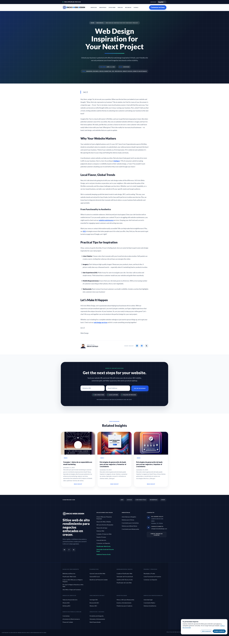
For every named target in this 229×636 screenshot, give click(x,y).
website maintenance (106, 220)
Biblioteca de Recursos (69, 573)
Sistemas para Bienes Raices (129, 526)
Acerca (136, 7)
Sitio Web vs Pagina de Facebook (72, 589)
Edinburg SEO (66, 606)
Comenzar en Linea (158, 7)
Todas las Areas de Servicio (70, 599)
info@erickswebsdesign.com (159, 528)
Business (96, 71)
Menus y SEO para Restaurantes (125, 599)
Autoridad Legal (148, 599)
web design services (100, 322)
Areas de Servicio (101, 540)
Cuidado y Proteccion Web (104, 534)
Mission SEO (66, 603)
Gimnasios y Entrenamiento (97, 619)
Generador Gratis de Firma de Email (105, 550)
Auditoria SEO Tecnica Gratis (125, 579)
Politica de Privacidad (174, 632)
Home (92, 22)
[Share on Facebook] (142, 346)
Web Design (118, 71)
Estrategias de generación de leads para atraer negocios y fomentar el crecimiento (113, 464)
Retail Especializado (95, 622)
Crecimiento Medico (149, 603)
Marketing (107, 71)
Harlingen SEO (94, 599)
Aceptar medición (219, 631)
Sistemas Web (100, 531)
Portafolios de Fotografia (96, 616)
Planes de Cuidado (68, 622)
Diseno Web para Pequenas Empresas (104, 517)
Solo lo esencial (206, 631)
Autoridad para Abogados (129, 517)
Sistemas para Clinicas (128, 520)
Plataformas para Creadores (124, 606)
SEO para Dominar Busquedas (105, 525)
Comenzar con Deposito (103, 543)
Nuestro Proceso (101, 537)
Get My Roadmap (140, 388)
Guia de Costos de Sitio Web (97, 573)
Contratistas (66, 616)
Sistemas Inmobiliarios (150, 606)
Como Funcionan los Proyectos (152, 576)
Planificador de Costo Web (124, 582)
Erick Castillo (92, 346)
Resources (100, 22)
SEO (113, 71)
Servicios (94, 7)
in (64, 549)
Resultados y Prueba (149, 573)
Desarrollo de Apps (102, 528)
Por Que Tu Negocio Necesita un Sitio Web (73, 585)
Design (101, 71)
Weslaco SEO (93, 606)
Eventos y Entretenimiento (124, 603)
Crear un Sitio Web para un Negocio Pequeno (73, 580)
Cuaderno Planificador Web (124, 573)
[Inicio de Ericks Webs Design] (74, 7)
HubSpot (117, 161)
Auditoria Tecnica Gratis (104, 554)
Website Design (127, 71)
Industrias (102, 7)
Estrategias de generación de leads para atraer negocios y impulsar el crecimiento (149, 464)
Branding (89, 71)
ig (73, 549)
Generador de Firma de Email (125, 576)
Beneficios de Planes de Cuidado (99, 579)
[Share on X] (146, 346)
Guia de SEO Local (95, 576)
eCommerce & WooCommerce (71, 619)
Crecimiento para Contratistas (130, 523)
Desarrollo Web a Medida (104, 521)
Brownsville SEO (94, 603)
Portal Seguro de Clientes (157, 534)
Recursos (128, 7)
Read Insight (78, 484)
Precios (120, 7)
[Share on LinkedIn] (137, 346)
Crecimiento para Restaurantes (130, 529)
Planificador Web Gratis (103, 546)
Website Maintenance (140, 71)
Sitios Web (112, 7)
